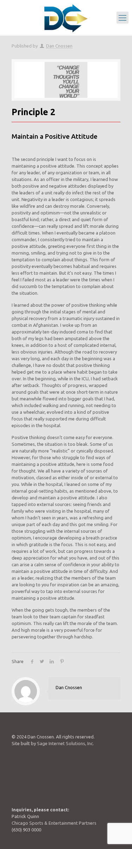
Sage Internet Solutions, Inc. (65, 743)
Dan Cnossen (59, 45)
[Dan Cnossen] (66, 18)
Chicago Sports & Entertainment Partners (54, 822)
